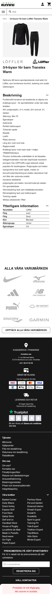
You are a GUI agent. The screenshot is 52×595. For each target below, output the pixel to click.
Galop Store (8, 516)
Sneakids (31, 516)
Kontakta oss (26, 354)
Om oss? (6, 465)
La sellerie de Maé (11, 529)
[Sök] (10, 11)
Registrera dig (26, 571)
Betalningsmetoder (11, 482)
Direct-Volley (8, 506)
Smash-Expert (34, 509)
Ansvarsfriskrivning (11, 478)
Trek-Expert (32, 526)
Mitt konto (7, 442)
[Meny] (3, 11)
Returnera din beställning (26, 406)
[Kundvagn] (49, 4)
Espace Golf (8, 509)
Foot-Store (7, 512)
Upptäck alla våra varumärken (26, 330)
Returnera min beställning (15, 452)
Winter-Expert (33, 539)
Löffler (13, 61)
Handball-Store (9, 522)
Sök (14, 11)
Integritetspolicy (10, 488)
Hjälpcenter (8, 445)
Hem (5, 18)
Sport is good (33, 519)
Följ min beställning (11, 448)
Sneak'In (31, 512)
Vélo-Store (32, 536)
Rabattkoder (8, 455)
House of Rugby (10, 526)
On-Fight (6, 539)
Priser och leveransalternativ (16, 485)
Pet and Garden (35, 502)
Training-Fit (32, 522)
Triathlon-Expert (35, 529)
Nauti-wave (7, 536)
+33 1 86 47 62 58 (26, 363)
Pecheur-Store (34, 499)
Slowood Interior (35, 506)
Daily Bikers (8, 502)
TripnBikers (32, 532)
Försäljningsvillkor (11, 472)
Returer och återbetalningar (15, 475)
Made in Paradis (10, 532)
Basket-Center (9, 499)
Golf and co (7, 519)
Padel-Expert (8, 543)
